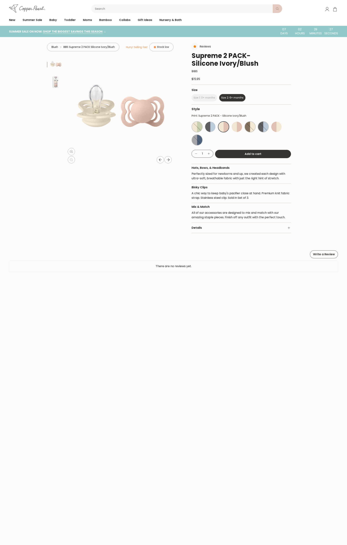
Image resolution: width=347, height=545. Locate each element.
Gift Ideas (145, 20)
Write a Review (324, 254)
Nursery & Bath (170, 20)
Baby (53, 20)
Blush (55, 47)
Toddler (70, 20)
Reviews (205, 46)
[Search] (277, 8)
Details (197, 228)
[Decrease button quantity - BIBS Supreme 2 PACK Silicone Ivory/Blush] (196, 154)
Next (168, 159)
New (12, 20)
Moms (87, 20)
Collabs (124, 20)
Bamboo (105, 20)
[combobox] (182, 8)
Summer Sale (32, 20)
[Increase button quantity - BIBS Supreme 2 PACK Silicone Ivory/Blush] (209, 154)
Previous (160, 159)
